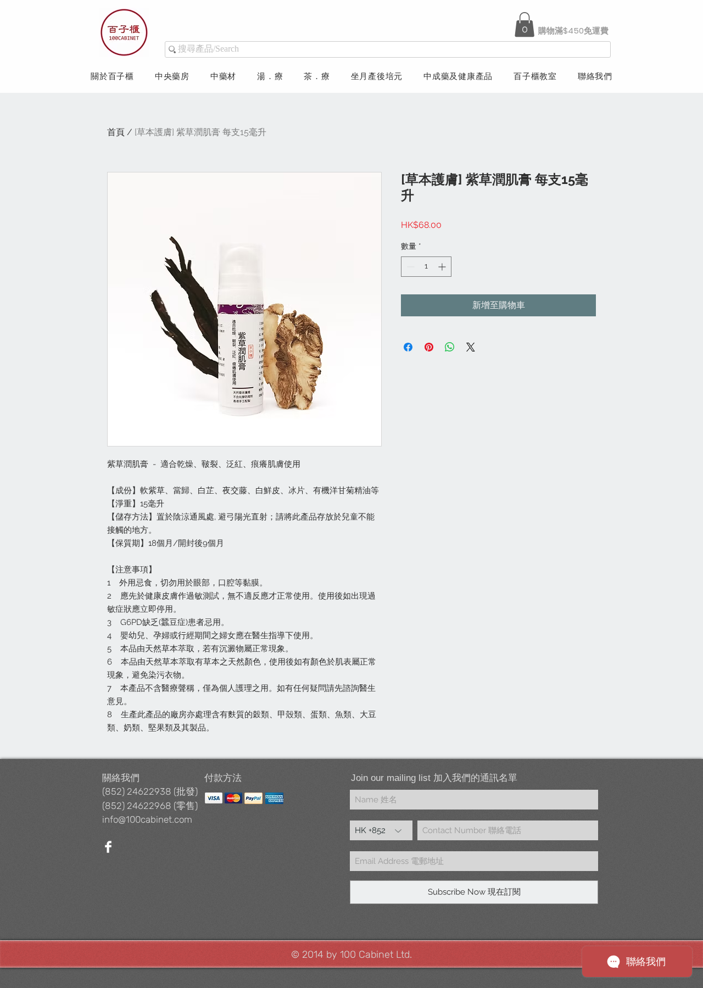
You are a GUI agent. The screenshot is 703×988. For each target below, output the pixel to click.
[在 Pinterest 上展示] (429, 347)
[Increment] (443, 266)
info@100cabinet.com (147, 819)
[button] (524, 24)
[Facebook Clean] (108, 847)
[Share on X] (470, 347)
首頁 (116, 132)
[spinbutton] (426, 266)
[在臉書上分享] (408, 347)
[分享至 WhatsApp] (449, 347)
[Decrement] (409, 266)
